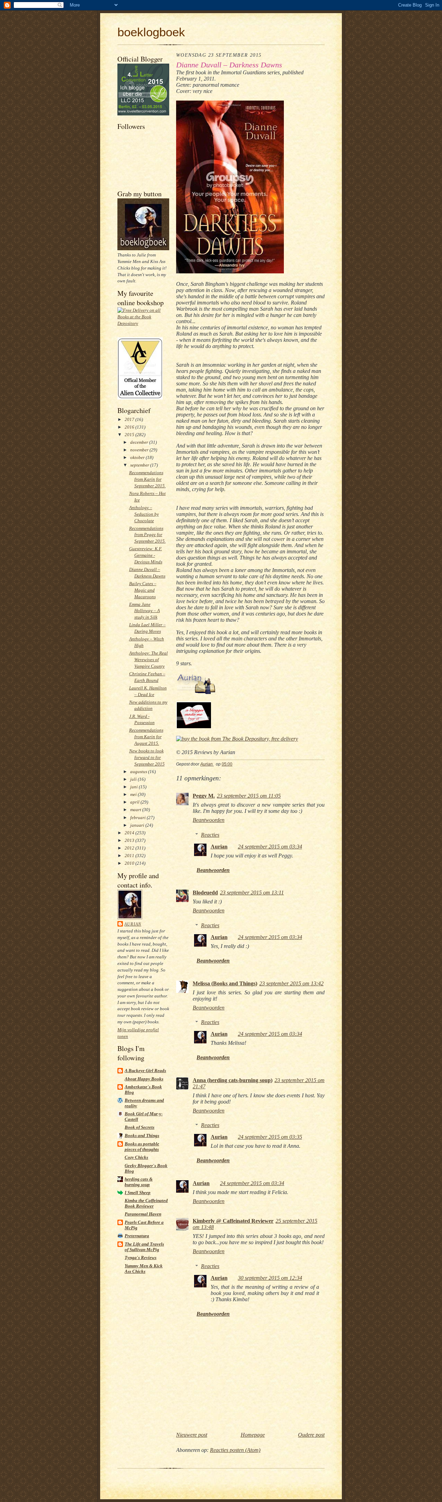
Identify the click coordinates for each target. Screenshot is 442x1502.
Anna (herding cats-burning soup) (232, 1080)
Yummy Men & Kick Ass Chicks (144, 1268)
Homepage (253, 1435)
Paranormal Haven (143, 1214)
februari (138, 817)
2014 (130, 832)
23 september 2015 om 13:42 (291, 983)
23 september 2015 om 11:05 (249, 796)
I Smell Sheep (138, 1192)
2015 (130, 434)
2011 (130, 855)
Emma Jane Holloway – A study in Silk (144, 611)
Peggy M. (204, 796)
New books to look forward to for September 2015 (147, 757)
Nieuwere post (191, 1435)
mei (134, 794)
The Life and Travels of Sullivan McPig (144, 1246)
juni (134, 786)
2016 (130, 427)
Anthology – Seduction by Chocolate (144, 514)
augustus (139, 771)
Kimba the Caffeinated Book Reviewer (146, 1203)
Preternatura (137, 1235)
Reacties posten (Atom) (235, 1450)
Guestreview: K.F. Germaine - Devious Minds (145, 555)
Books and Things (142, 1135)
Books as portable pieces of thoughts (142, 1146)
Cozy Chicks (136, 1157)
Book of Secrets (139, 1127)
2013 (130, 840)
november (140, 449)
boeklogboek (151, 32)
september (140, 465)
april (135, 802)
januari (137, 825)
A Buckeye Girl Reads (145, 1070)
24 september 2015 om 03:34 (270, 846)
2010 (130, 863)
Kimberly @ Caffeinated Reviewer (233, 1221)
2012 (130, 848)
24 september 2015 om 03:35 (270, 1137)
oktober (138, 457)
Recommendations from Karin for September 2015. (147, 479)
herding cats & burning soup (139, 1181)
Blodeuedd (205, 892)
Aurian (132, 924)
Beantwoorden (208, 820)
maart (136, 809)
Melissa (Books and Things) (225, 983)
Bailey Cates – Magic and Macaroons (142, 590)
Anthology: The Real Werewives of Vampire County (148, 659)
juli (134, 779)
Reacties (210, 835)
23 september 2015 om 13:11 (252, 892)
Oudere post (311, 1435)
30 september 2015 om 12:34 (270, 1278)
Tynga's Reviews (140, 1257)
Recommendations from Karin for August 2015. (146, 736)
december (139, 442)
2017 (130, 419)
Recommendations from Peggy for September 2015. (147, 535)
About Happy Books (144, 1078)
